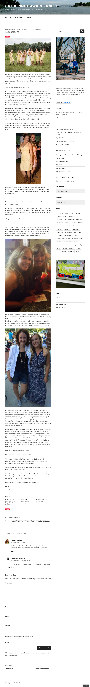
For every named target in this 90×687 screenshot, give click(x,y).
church (67, 222)
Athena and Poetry (10, 499)
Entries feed (59, 301)
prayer (59, 245)
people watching (77, 238)
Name (7, 607)
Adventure (59, 164)
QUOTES (30, 17)
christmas (21, 520)
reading (73, 245)
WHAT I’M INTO (19, 17)
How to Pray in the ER (62, 144)
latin (80, 232)
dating (28, 520)
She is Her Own (60, 158)
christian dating (69, 219)
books (78, 216)
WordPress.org (60, 307)
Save (8, 36)
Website (8, 625)
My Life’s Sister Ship (62, 138)
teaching (33, 521)
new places (45, 520)
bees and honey (61, 216)
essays (10, 517)
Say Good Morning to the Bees (65, 141)
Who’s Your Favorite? (62, 161)
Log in (58, 297)
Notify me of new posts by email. (16, 643)
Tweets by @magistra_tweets (65, 181)
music (76, 235)
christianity (79, 219)
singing (80, 245)
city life (74, 222)
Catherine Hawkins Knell (31, 6)
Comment (9, 583)
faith (67, 226)
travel (78, 248)
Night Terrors (24, 499)
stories (65, 248)
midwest (59, 235)
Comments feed (61, 304)
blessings (71, 216)
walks (64, 251)
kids (75, 232)
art (72, 213)
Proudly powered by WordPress (14, 683)
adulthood (12, 520)
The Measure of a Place (63, 171)
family (72, 226)
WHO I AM (8, 17)
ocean (68, 238)
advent (67, 213)
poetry (59, 241)
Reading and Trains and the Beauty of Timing (69, 155)
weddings (46, 521)
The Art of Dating (61, 168)
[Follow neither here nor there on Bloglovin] (63, 103)
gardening (60, 232)
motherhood (68, 235)
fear (78, 226)
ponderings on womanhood (18, 521)
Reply (13, 551)
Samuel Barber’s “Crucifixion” (64, 129)
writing (17, 517)
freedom (59, 229)
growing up (68, 232)
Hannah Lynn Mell (17, 540)
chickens (59, 219)
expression (60, 226)
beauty (78, 213)
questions (66, 245)
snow (58, 248)
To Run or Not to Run (42, 499)
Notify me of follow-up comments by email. (19, 636)
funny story (76, 229)
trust (40, 521)
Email (7, 616)
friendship (36, 520)
